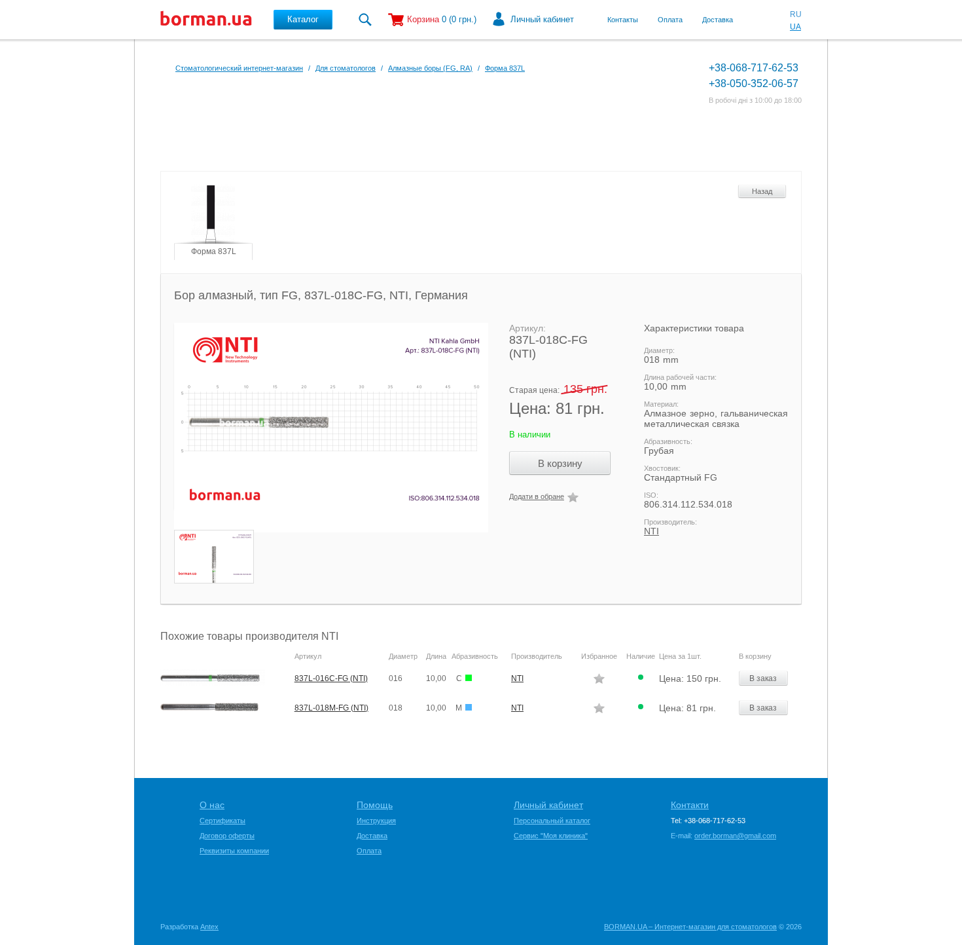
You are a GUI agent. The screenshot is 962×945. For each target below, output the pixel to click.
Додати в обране (536, 496)
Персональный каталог (552, 821)
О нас (212, 805)
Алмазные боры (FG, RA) (430, 68)
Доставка (717, 20)
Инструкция (376, 821)
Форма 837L (505, 68)
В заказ (763, 678)
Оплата (670, 20)
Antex (209, 927)
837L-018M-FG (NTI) (331, 708)
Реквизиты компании (234, 851)
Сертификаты (222, 821)
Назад (762, 191)
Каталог (303, 19)
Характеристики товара (694, 328)
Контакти (690, 805)
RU (796, 14)
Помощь (375, 805)
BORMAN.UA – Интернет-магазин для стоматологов (690, 927)
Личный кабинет (542, 19)
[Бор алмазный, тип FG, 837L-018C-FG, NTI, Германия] (324, 427)
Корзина (423, 19)
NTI (651, 531)
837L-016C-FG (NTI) (331, 678)
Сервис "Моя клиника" (551, 836)
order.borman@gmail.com (735, 836)
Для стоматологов (345, 68)
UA (795, 26)
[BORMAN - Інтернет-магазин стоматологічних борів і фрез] (206, 20)
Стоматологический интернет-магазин (239, 68)
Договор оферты (227, 836)
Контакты (622, 20)
